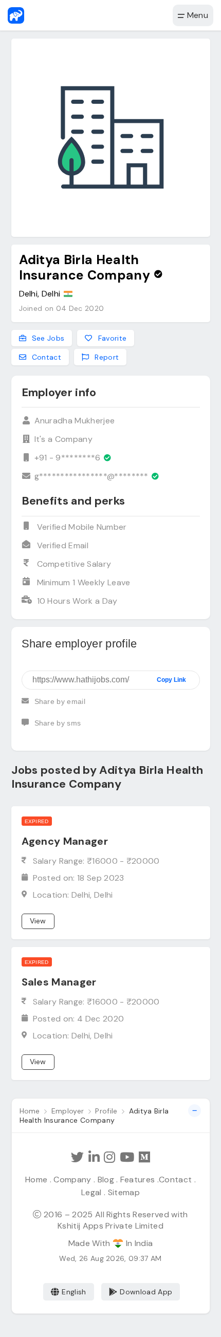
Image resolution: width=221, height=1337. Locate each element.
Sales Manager (59, 982)
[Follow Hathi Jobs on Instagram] (109, 1157)
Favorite (111, 338)
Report (106, 357)
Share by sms (57, 723)
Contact (46, 357)
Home (36, 1179)
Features (137, 1179)
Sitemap (124, 1192)
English (74, 1291)
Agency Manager (65, 841)
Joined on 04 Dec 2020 (61, 308)
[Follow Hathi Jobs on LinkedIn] (94, 1157)
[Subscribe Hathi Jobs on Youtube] (127, 1157)
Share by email (59, 701)
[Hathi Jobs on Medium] (144, 1157)
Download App (146, 1291)
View (38, 920)
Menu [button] (196, 15)
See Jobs (47, 338)
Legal (91, 1192)
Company (72, 1179)
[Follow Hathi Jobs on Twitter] (77, 1157)
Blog (106, 1179)
